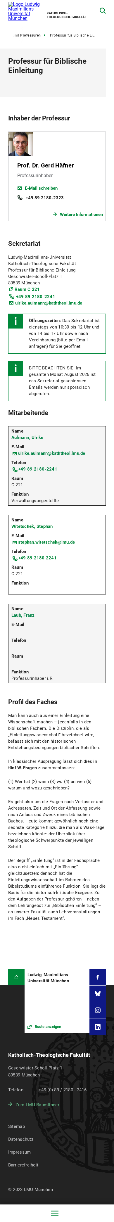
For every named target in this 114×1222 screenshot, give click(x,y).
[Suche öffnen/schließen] (103, 11)
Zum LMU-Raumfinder (37, 1104)
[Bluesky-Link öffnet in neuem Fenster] (97, 994)
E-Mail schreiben (41, 188)
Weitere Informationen (81, 214)
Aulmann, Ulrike (27, 437)
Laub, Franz (23, 615)
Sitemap (16, 1126)
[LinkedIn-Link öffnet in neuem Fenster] (97, 1027)
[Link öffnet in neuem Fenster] (57, 1001)
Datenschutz (20, 1139)
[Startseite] (16, 977)
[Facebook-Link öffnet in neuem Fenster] (97, 977)
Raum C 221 (27, 289)
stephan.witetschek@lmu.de (46, 542)
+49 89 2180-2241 (35, 296)
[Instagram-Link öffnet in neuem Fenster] (97, 1010)
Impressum (19, 1152)
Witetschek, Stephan (32, 526)
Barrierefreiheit (23, 1165)
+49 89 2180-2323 (45, 198)
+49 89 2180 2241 (37, 558)
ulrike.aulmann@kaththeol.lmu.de (48, 303)
